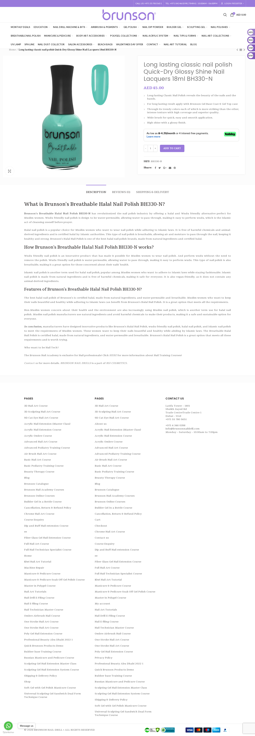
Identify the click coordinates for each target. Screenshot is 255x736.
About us (101, 423)
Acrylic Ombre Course (38, 435)
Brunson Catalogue (36, 483)
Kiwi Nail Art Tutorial (37, 561)
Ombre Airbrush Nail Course (42, 615)
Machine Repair (34, 567)
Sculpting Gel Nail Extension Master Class (50, 663)
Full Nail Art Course (36, 543)
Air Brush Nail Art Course (40, 453)
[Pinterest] (174, 168)
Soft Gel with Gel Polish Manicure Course (50, 687)
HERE (113, 355)
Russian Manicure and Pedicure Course (49, 657)
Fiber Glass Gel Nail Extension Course (47, 537)
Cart (97, 519)
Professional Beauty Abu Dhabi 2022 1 (48, 639)
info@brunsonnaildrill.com (182, 428)
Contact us (31, 363)
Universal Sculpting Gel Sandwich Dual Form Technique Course (52, 695)
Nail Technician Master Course (43, 609)
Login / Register (233, 3)
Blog (26, 477)
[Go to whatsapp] (8, 725)
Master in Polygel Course (40, 585)
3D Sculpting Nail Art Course (42, 411)
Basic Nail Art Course (37, 459)
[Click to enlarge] (9, 171)
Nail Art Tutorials (35, 591)
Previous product (237, 49)
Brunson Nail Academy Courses (44, 489)
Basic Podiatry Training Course (43, 465)
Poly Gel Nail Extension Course (43, 633)
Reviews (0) (121, 192)
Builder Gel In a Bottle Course (43, 501)
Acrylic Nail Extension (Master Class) (47, 423)
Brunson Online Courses (39, 495)
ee (25, 531)
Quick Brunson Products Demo (43, 645)
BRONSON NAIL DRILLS (75, 363)
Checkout (101, 525)
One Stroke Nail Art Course (41, 621)
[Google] (165, 168)
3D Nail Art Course (36, 405)
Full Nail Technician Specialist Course (47, 549)
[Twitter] (159, 168)
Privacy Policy (103, 657)
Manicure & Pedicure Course (42, 573)
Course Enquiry (34, 519)
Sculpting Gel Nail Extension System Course (51, 669)
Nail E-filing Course (36, 603)
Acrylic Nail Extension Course (42, 429)
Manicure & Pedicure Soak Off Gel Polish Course (54, 579)
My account (102, 603)
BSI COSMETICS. (117, 363)
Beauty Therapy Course (39, 471)
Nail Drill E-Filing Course (39, 597)
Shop (27, 681)
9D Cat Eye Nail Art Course (41, 417)
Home (12, 49)
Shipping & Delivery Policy (40, 675)
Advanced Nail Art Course (40, 441)
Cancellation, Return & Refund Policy (47, 507)
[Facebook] (155, 168)
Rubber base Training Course (42, 651)
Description (96, 192)
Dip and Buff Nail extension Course (46, 525)
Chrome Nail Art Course (39, 513)
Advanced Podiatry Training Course (47, 447)
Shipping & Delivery (152, 192)
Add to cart (172, 148)
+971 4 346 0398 (175, 425)
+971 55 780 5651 (176, 419)
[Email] (170, 168)
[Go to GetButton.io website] (8, 732)
